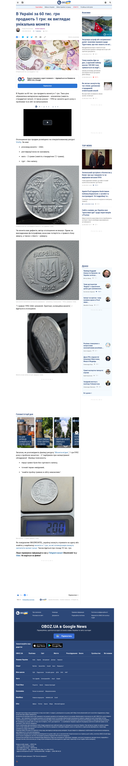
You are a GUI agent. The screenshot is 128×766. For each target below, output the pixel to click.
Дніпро (53, 659)
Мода (51, 704)
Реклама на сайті (37, 615)
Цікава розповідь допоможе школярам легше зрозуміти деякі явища (91, 72)
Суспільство (95, 653)
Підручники (40, 672)
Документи (55, 615)
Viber (18, 555)
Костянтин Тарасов (89, 291)
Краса (46, 704)
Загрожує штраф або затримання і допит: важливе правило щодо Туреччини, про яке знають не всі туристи (96, 42)
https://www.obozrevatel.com (82, 713)
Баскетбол (42, 666)
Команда (55, 612)
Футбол (34, 666)
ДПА (57, 672)
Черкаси (59, 659)
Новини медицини (38, 697)
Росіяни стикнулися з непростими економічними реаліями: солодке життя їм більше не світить (93, 346)
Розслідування (71, 653)
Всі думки (87, 393)
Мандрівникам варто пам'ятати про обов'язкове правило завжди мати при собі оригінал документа (96, 49)
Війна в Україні (49, 7)
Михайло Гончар (88, 305)
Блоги (81, 653)
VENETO (75, 7)
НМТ (66, 672)
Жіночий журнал (59, 704)
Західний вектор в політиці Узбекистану (92, 383)
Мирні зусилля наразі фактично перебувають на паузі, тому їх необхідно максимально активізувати (97, 220)
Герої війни (38, 7)
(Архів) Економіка (53, 599)
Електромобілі (45, 678)
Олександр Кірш (88, 364)
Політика (32, 653)
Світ (42, 653)
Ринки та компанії (38, 691)
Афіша (34, 704)
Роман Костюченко (27, 28)
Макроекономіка (50, 691)
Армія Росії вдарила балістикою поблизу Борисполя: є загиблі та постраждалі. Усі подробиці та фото (95, 194)
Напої (41, 685)
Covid (56, 697)
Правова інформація (78, 612)
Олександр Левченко (89, 387)
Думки (85, 266)
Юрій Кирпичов (88, 375)
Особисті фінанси (40, 28)
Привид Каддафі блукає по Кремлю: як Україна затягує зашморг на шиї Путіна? (92, 273)
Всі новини (108, 653)
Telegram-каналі (56, 553)
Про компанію (36, 612)
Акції (53, 678)
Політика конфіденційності (99, 612)
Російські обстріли (87, 7)
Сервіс (58, 678)
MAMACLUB (49, 697)
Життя (56, 653)
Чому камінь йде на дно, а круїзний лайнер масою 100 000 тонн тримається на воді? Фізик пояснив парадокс (91, 64)
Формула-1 (60, 666)
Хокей (49, 666)
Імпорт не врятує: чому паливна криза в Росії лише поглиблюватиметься (92, 300)
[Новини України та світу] (43, 600)
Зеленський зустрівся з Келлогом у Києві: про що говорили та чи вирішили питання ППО (97, 175)
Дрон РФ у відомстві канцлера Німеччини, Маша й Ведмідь (92, 359)
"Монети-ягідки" (61, 452)
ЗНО (61, 672)
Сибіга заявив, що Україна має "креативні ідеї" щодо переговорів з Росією (96, 212)
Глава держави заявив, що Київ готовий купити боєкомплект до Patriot (95, 181)
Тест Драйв (35, 678)
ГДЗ (33, 672)
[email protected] (39, 751)
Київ (33, 659)
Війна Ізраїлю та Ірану (63, 7)
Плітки (40, 704)
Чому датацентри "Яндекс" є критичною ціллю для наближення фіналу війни (92, 286)
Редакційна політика (28, 599)
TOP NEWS (87, 145)
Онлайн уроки (50, 672)
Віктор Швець (87, 278)
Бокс (53, 666)
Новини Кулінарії (50, 685)
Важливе (86, 12)
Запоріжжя (46, 659)
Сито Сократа (87, 351)
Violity (18, 142)
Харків (39, 659)
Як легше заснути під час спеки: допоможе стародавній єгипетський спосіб (91, 87)
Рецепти (35, 685)
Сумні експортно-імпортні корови (93, 372)
